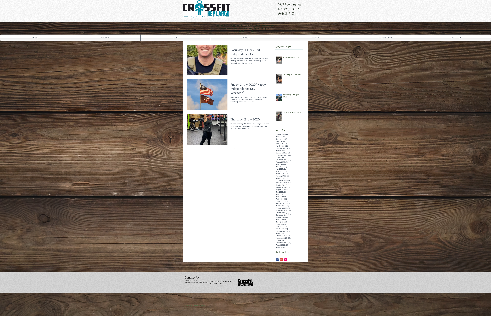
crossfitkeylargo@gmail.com (198, 282)
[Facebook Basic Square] (277, 259)
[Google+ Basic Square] (281, 259)
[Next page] (240, 149)
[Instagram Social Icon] (285, 259)
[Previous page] (218, 149)
